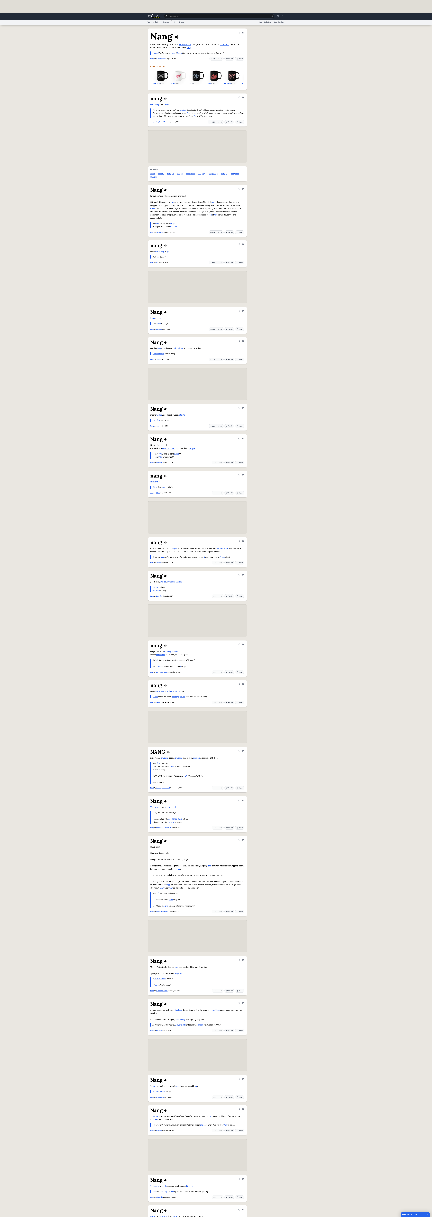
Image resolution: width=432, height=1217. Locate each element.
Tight (177, 973)
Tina (172, 1191)
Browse (166, 22)
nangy (179, 173)
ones (176, 967)
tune (159, 323)
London (183, 110)
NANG (152, 788)
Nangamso (190, 173)
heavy (162, 888)
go (154, 1086)
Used (172, 448)
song (163, 487)
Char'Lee (159, 329)
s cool (166, 104)
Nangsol (153, 176)
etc (182, 348)
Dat (154, 590)
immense (171, 581)
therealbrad (160, 1097)
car (157, 256)
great (160, 318)
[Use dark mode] (283, 16)
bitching (189, 1186)
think (179, 53)
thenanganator (161, 59)
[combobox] (219, 16)
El (157, 893)
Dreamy (158, 359)
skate (183, 1024)
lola (157, 262)
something (154, 104)
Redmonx (159, 463)
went (157, 223)
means (168, 807)
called (182, 696)
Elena (165, 906)
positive (196, 758)
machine (173, 226)
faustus (158, 563)
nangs (172, 223)
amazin (179, 581)
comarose (159, 232)
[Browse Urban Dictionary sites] (155, 16)
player (178, 1024)
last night (156, 420)
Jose (160, 666)
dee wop (159, 702)
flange (222, 557)
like (195, 116)
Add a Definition (265, 22)
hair (210, 1116)
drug (189, 47)
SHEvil (158, 493)
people (192, 448)
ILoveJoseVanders (162, 672)
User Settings (279, 22)
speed (200, 1024)
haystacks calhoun (162, 911)
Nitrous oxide (185, 44)
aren (171, 899)
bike (172, 766)
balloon (153, 208)
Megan (155, 587)
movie (161, 353)
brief (189, 551)
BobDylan (159, 596)
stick (202, 1125)
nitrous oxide (222, 548)
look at (156, 1091)
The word (154, 807)
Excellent (154, 481)
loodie (158, 426)
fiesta (158, 763)
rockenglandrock (162, 991)
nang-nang (213, 173)
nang (152, 122)
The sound (154, 1186)
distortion (224, 44)
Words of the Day (153, 22)
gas (172, 202)
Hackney (167, 651)
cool (160, 481)
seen (170, 818)
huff (162, 557)
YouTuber (179, 1010)
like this (163, 978)
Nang (152, 59)
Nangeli (224, 173)
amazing (176, 691)
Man (155, 487)
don (173, 53)
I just (156, 53)
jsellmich (159, 1130)
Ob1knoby (159, 1197)
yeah (156, 985)
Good (152, 318)
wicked (177, 348)
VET (185, 776)
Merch (241, 59)
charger (174, 548)
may (171, 888)
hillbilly (164, 1186)
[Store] (278, 16)
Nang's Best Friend (162, 122)
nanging (201, 173)
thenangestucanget (163, 788)
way (159, 348)
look (160, 453)
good (169, 251)
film (161, 457)
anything (164, 758)
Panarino (159, 1030)
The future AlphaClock (163, 828)
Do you (157, 978)
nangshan (235, 173)
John (154, 1191)
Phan (189, 113)
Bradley (163, 1091)
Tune (158, 590)
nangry (161, 173)
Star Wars (177, 818)
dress (176, 453)
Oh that (156, 353)
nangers (170, 173)
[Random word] (272, 16)
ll (204, 557)
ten (215, 214)
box (210, 214)
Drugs (181, 22)
